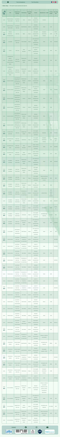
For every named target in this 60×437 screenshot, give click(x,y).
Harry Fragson (17, 229)
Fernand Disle (17, 233)
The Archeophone (20, 2)
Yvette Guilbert (23, 41)
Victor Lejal (24, 214)
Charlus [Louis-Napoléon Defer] (23, 60)
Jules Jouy (17, 20)
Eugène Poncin (17, 40)
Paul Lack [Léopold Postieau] (23, 208)
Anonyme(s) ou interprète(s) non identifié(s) (23, 193)
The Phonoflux (34, 2)
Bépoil (24, 33)
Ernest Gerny (17, 61)
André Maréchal (24, 26)
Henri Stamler (24, 301)
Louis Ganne (17, 237)
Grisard (24, 98)
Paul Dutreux (24, 139)
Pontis (24, 178)
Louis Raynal (17, 25)
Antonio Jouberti (17, 342)
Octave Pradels (17, 241)
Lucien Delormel (17, 81)
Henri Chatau (17, 140)
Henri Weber (24, 253)
